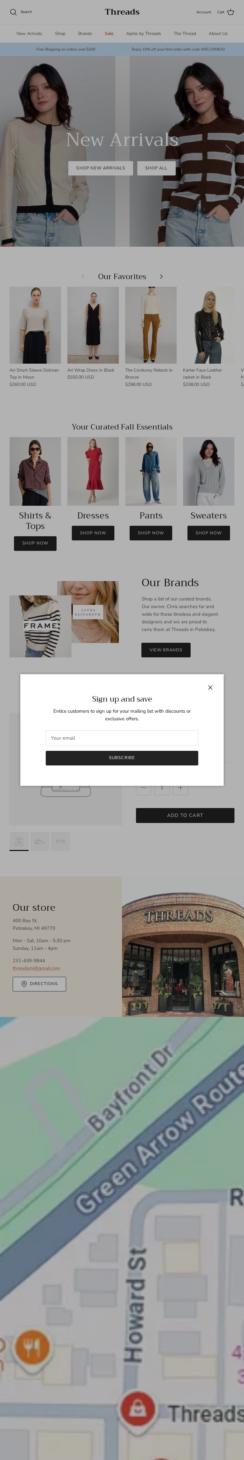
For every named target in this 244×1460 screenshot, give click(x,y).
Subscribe (122, 758)
